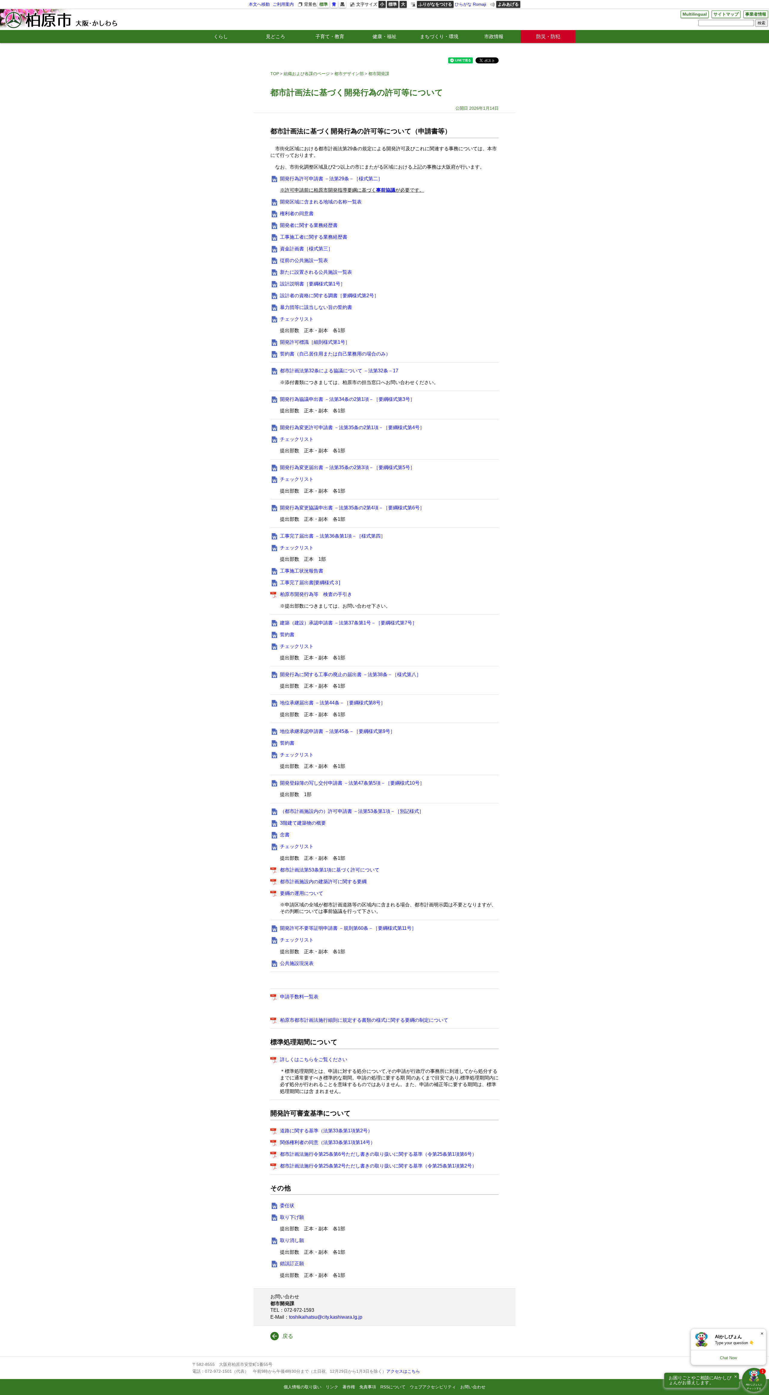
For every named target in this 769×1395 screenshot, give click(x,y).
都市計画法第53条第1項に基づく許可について (329, 869)
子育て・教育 (329, 36)
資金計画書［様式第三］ (306, 248)
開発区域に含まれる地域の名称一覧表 (321, 201)
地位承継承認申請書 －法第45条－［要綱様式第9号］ (337, 731)
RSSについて (393, 1386)
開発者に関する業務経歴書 (309, 225)
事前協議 (385, 190)
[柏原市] (60, 19)
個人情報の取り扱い (302, 1386)
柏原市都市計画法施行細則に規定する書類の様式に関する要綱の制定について (364, 1020)
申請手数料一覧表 (299, 996)
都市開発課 (378, 73)
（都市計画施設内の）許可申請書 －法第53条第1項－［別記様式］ (352, 811)
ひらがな (463, 4)
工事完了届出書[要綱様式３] (310, 582)
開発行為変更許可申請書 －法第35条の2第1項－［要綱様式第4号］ (352, 427)
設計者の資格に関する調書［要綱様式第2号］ (329, 295)
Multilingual (694, 14)
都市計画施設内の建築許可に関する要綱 (323, 881)
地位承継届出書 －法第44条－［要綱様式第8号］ (332, 702)
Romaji (479, 4)
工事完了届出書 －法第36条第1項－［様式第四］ (332, 536)
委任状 (287, 1205)
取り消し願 (292, 1240)
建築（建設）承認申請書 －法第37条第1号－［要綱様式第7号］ (348, 622)
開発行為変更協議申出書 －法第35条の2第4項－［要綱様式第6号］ (352, 507)
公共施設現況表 (297, 963)
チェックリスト (297, 319)
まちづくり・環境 (439, 36)
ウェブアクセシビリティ (433, 1386)
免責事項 (367, 1386)
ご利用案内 (283, 4)
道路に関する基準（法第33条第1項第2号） (326, 1130)
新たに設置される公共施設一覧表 (316, 272)
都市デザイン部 (349, 73)
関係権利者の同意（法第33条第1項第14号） (327, 1142)
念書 (285, 834)
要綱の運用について (301, 893)
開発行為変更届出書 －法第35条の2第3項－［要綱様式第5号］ (347, 467)
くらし (221, 36)
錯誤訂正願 (292, 1263)
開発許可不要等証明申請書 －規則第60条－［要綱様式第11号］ (348, 928)
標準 (323, 4)
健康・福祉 (384, 36)
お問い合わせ (472, 1386)
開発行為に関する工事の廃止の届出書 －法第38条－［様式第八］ (350, 674)
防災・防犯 (548, 36)
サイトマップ (726, 14)
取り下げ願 (292, 1217)
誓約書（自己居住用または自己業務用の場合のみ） (335, 353)
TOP (274, 73)
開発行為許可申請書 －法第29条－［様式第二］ (331, 178)
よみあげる (508, 4)
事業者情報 (755, 14)
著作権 (348, 1386)
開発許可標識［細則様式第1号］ (315, 342)
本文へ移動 (259, 4)
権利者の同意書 (297, 213)
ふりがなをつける (435, 4)
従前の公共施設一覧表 (304, 260)
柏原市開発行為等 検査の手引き (316, 594)
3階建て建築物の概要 (303, 823)
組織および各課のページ (307, 73)
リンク (332, 1386)
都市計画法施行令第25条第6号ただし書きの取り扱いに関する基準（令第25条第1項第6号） (378, 1154)
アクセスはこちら (403, 1371)
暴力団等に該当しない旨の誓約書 (316, 307)
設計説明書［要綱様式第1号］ (312, 283)
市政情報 (493, 36)
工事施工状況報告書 (301, 570)
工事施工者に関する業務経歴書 (313, 237)
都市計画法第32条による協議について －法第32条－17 (339, 370)
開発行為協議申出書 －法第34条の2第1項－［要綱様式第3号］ (347, 399)
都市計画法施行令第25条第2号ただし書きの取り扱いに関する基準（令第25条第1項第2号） (378, 1165)
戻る (287, 1336)
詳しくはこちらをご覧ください (313, 1059)
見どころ (275, 36)
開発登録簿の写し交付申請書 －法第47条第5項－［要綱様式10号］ (352, 783)
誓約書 (287, 634)
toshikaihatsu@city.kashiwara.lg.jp (325, 1317)
